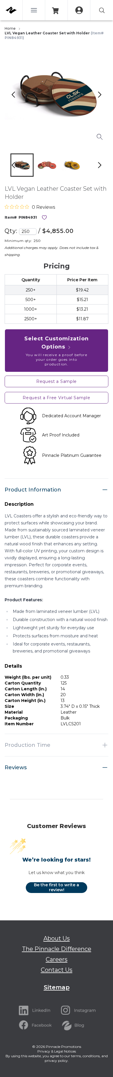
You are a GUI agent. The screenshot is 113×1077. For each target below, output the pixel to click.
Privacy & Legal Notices (56, 1051)
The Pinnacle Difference (56, 948)
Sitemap (57, 987)
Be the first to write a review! (56, 887)
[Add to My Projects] (44, 217)
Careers (57, 959)
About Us (56, 938)
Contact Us (56, 969)
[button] (22, 165)
